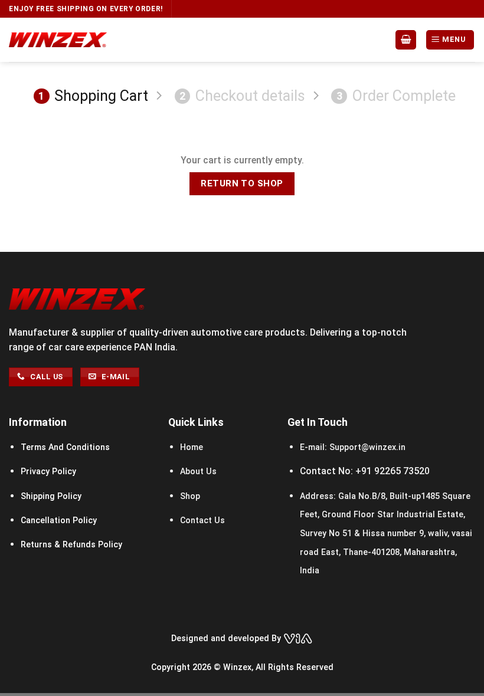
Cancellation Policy (59, 520)
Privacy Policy (48, 471)
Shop (190, 496)
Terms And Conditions (65, 447)
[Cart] (405, 39)
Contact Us (202, 520)
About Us (198, 471)
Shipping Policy (51, 496)
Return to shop (242, 183)
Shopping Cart (93, 95)
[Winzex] (58, 40)
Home (192, 447)
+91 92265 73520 (392, 471)
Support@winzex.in (366, 447)
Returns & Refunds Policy (71, 544)
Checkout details (242, 95)
